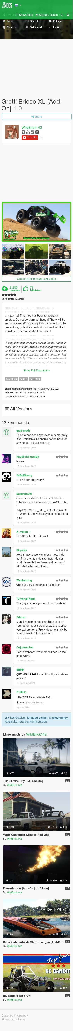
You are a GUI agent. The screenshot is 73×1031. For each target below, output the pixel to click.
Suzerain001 (24, 494)
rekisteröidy (60, 717)
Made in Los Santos (14, 1019)
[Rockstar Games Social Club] (37, 132)
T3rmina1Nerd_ (26, 599)
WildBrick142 (32, 127)
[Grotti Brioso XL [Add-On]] (36, 222)
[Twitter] (23, 132)
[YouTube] (28, 132)
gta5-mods (23, 430)
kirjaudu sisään (37, 717)
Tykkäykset (35, 290)
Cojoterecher (24, 647)
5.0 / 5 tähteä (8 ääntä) (13, 299)
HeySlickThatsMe (27, 457)
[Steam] (32, 132)
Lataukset (15, 290)
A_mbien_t (23, 531)
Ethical (20, 617)
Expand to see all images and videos (36, 278)
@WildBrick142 (26, 674)
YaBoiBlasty (24, 475)
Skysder (21, 550)
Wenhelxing (24, 580)
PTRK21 (21, 692)
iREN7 (20, 670)
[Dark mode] (62, 14)
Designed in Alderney (15, 1015)
